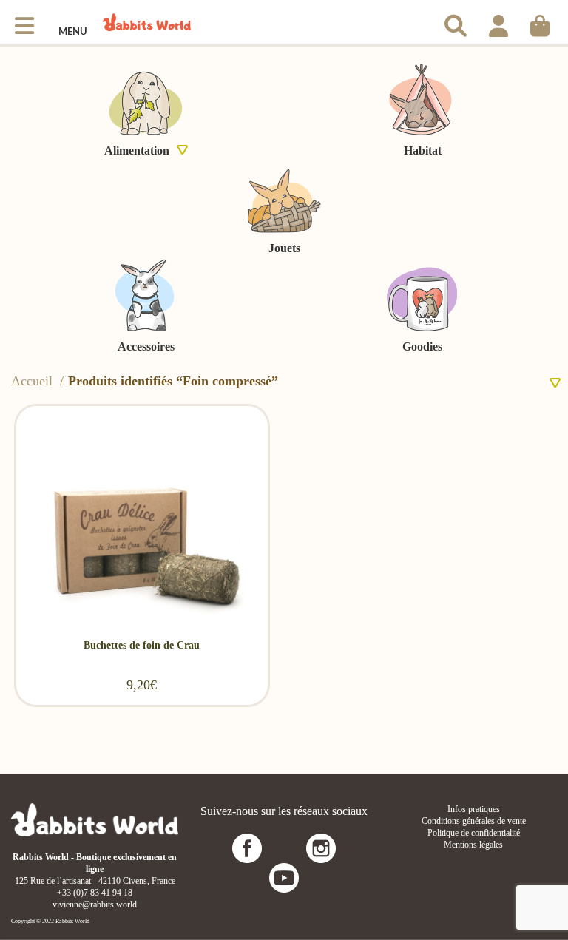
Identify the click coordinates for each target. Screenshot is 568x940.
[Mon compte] (498, 22)
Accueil (33, 380)
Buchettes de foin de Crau (142, 645)
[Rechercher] (455, 22)
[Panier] (540, 22)
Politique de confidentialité (473, 833)
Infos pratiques (473, 809)
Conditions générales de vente (474, 821)
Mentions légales (473, 844)
